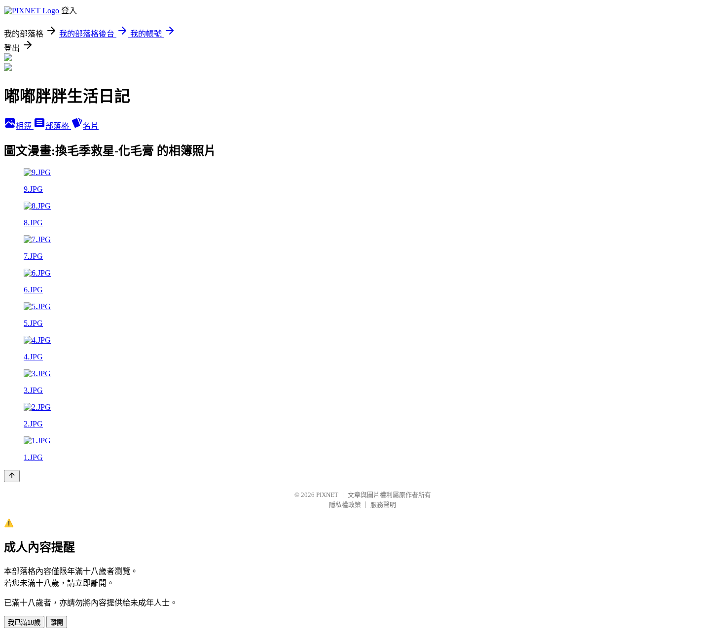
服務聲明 (383, 504)
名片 (91, 126)
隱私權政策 (345, 504)
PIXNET (327, 494)
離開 (56, 622)
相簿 (25, 126)
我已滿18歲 (24, 622)
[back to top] (12, 476)
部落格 (58, 126)
